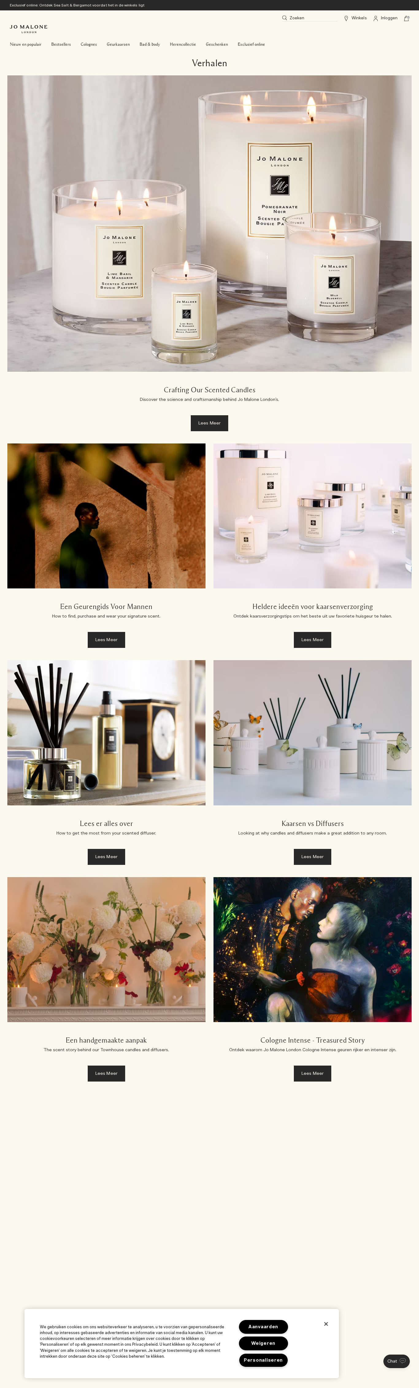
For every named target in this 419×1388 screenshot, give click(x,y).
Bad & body (150, 44)
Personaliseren (263, 1360)
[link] (209, 256)
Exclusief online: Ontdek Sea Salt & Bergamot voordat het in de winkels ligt (77, 5)
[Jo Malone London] (28, 29)
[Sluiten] (326, 1324)
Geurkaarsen (118, 44)
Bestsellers (61, 44)
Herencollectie (183, 44)
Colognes (89, 44)
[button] (396, 1361)
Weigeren (263, 1343)
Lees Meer (209, 423)
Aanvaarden (263, 1327)
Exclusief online (251, 44)
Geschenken (217, 44)
